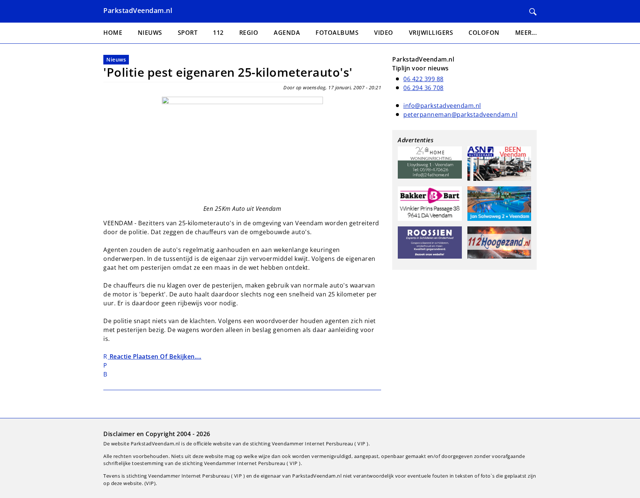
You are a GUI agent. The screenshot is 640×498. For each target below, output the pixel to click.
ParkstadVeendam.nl (137, 10)
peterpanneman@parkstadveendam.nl (460, 114)
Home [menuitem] (112, 33)
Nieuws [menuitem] (150, 33)
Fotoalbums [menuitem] (337, 33)
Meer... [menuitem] (526, 33)
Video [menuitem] (383, 33)
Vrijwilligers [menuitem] (431, 33)
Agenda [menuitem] (287, 33)
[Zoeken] (533, 12)
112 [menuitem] (218, 33)
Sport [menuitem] (188, 33)
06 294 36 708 (423, 88)
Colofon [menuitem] (484, 33)
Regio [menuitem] (249, 33)
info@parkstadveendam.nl (442, 106)
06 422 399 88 (423, 79)
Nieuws (116, 59)
